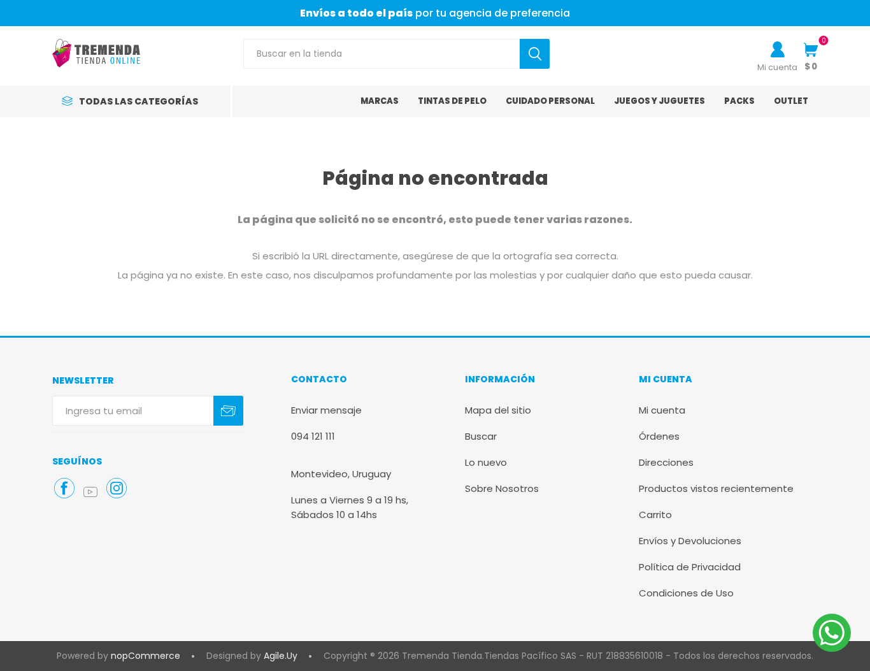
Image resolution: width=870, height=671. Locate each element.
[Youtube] (90, 492)
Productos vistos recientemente (716, 488)
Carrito (655, 514)
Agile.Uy (280, 655)
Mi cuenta (777, 67)
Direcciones (666, 462)
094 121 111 (313, 436)
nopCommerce (145, 655)
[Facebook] (64, 488)
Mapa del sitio (498, 410)
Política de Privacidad (690, 567)
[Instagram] (116, 488)
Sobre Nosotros (502, 488)
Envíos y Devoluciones (690, 540)
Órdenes (659, 436)
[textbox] (381, 54)
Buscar (481, 436)
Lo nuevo (486, 462)
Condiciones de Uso (686, 593)
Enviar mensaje (326, 410)
